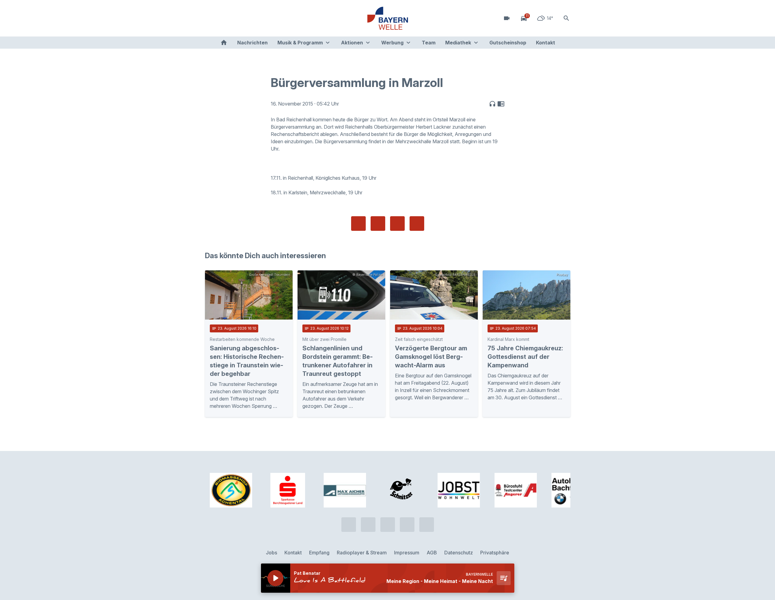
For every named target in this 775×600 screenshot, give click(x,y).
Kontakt (545, 43)
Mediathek (458, 43)
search (566, 18)
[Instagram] (247, 18)
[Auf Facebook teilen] (358, 223)
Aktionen (352, 43)
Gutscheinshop (507, 43)
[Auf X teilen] (378, 223)
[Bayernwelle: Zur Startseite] (387, 18)
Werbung (392, 43)
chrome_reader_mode (501, 103)
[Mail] (260, 18)
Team (428, 43)
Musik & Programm (300, 43)
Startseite (223, 42)
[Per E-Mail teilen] (417, 223)
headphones (492, 103)
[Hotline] (211, 18)
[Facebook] (235, 18)
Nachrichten (252, 43)
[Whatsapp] (223, 18)
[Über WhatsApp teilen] (397, 223)
